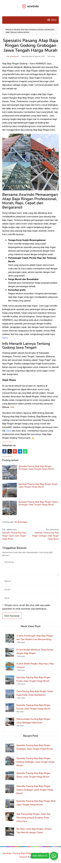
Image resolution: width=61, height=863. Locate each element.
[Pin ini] (15, 451)
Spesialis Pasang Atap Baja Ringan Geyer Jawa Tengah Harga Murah (38, 485)
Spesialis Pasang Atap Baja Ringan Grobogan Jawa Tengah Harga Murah (36, 467)
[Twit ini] (9, 451)
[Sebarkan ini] (4, 451)
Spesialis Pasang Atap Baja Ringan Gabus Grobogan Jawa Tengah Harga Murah (38, 503)
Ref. (13, 407)
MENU (54, 20)
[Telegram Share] (20, 451)
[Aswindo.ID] (30, 6)
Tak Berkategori (21, 521)
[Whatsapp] (25, 451)
